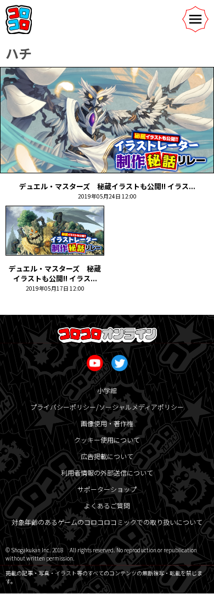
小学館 (107, 390)
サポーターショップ (107, 489)
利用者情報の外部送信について (107, 472)
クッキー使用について (107, 439)
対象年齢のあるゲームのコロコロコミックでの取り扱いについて (107, 522)
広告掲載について (107, 456)
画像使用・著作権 (107, 423)
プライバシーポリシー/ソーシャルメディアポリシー (107, 406)
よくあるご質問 (107, 505)
